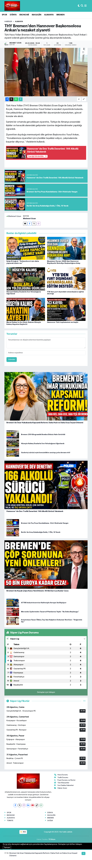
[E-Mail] (25, 224)
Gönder (11, 359)
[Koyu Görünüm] (79, 6)
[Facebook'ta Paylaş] (7, 99)
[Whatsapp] (41, 805)
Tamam (7, 848)
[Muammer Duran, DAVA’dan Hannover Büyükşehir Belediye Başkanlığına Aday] (66, 248)
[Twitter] (34, 224)
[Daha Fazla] (21, 99)
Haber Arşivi (62, 788)
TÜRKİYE (10, 820)
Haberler (8, 21)
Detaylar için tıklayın (46, 692)
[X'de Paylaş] (11, 99)
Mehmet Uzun (29, 218)
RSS (24, 832)
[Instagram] (38, 224)
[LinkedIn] (28, 805)
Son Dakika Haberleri (66, 785)
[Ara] (82, 6)
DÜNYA (13, 15)
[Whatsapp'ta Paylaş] (16, 99)
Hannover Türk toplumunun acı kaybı (62, 322)
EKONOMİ (24, 15)
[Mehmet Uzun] (13, 216)
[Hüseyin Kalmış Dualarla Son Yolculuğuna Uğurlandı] (25, 279)
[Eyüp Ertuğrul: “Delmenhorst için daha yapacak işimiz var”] (25, 248)
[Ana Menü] (85, 6)
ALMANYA (49, 15)
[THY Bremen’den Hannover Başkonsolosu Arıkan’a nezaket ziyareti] (46, 72)
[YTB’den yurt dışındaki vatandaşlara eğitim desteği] (66, 279)
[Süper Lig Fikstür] (84, 701)
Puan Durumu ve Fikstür (66, 780)
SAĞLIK (50, 820)
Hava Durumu (63, 775)
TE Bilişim (51, 839)
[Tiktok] (37, 805)
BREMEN (60, 15)
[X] (20, 805)
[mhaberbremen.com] (12, 5)
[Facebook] (30, 224)
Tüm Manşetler (63, 783)
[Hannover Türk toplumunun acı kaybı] (66, 309)
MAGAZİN (36, 15)
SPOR (4, 15)
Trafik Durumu (63, 777)
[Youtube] (32, 805)
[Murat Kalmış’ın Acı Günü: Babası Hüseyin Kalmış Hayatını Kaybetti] (25, 309)
